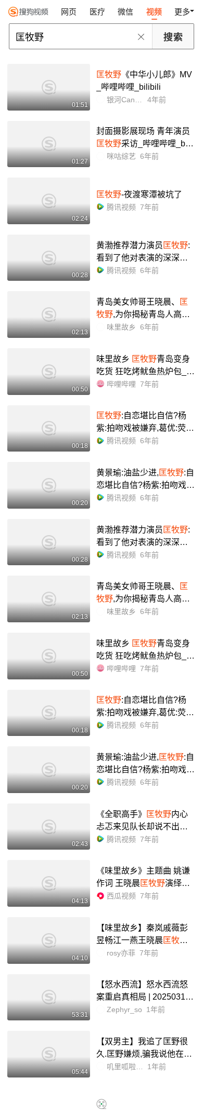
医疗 (97, 11)
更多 (182, 11)
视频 (154, 11)
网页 (69, 11)
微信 (125, 11)
